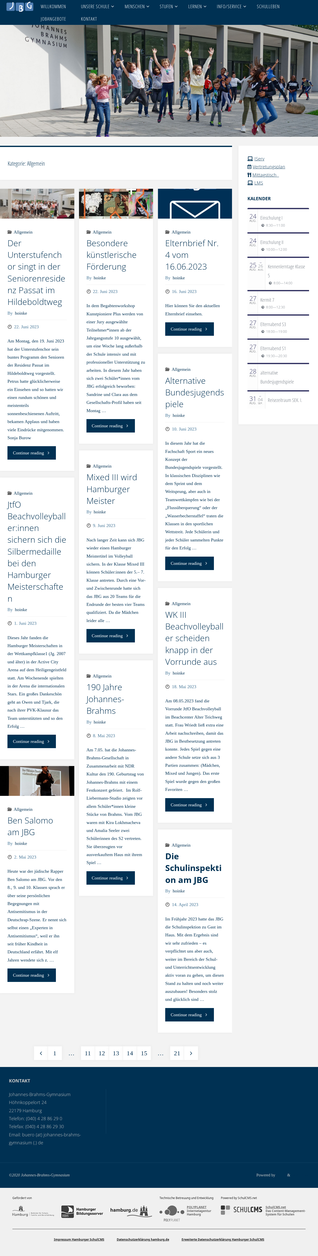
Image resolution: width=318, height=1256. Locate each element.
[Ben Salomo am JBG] (37, 781)
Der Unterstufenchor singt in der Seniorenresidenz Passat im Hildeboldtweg (36, 272)
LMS (258, 183)
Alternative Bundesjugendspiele (194, 392)
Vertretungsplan (269, 167)
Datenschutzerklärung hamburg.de (143, 1239)
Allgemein (23, 232)
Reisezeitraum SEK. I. (285, 399)
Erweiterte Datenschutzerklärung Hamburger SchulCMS (223, 1239)
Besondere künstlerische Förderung (111, 254)
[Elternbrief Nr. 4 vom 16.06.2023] (195, 203)
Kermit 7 (267, 299)
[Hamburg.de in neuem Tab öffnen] (131, 1212)
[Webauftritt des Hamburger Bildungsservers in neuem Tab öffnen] (82, 1212)
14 (130, 1053)
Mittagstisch (265, 175)
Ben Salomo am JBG (30, 826)
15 (144, 1053)
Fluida (280, 1175)
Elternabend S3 (273, 324)
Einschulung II (271, 242)
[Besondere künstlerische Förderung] (116, 203)
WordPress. (300, 1175)
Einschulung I (271, 217)
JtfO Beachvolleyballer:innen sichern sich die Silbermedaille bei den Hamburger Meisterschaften (36, 551)
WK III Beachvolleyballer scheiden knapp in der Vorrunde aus (194, 638)
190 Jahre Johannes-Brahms (105, 698)
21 (177, 1053)
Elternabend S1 (273, 348)
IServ (259, 159)
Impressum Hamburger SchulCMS (79, 1239)
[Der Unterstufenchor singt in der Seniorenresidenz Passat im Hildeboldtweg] (37, 203)
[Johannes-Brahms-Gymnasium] (19, 6)
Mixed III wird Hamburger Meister (111, 488)
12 (102, 1053)
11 (88, 1053)
